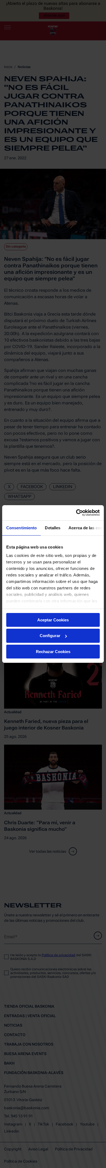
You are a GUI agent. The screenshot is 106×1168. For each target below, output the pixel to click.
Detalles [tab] (52, 527)
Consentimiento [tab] (21, 527)
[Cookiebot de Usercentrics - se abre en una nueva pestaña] (76, 512)
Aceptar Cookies (53, 619)
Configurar (50, 635)
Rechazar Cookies (53, 651)
